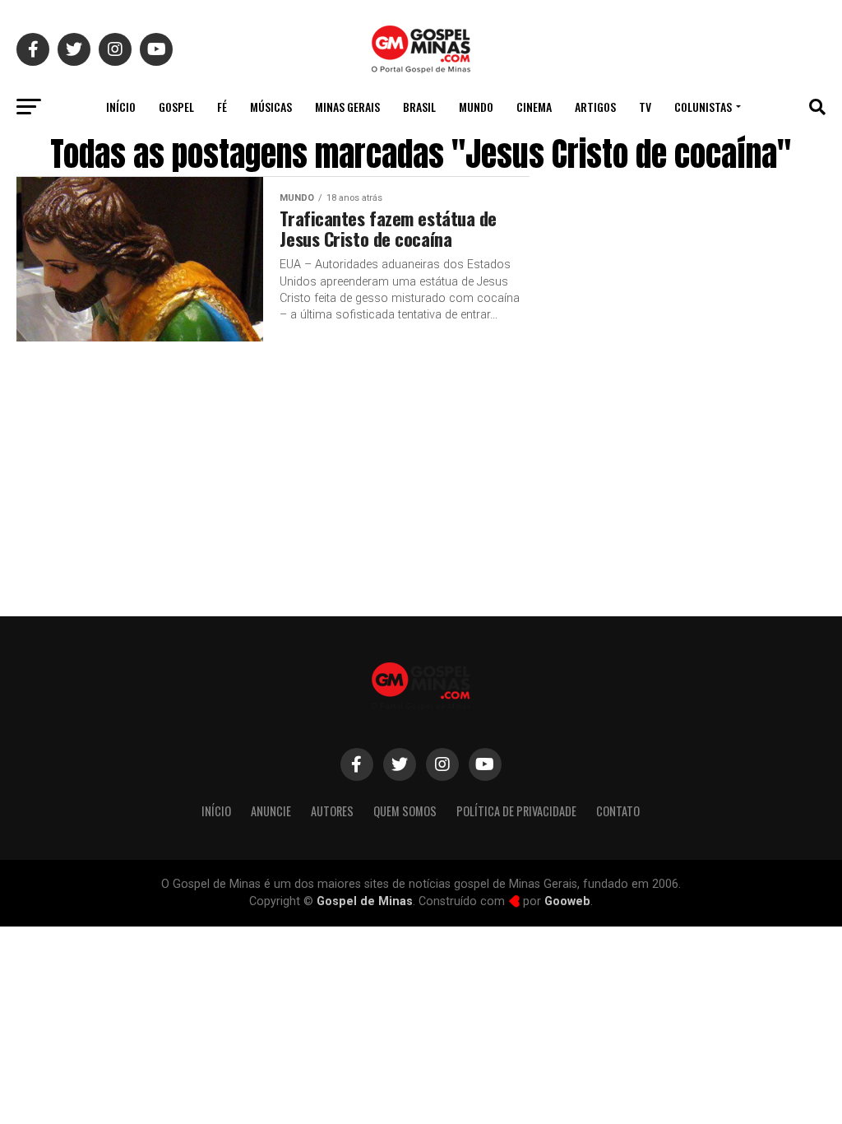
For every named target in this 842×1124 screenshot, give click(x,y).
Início (121, 106)
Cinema (534, 106)
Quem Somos (405, 811)
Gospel (176, 106)
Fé (222, 106)
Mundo (476, 106)
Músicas (271, 106)
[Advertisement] (694, 463)
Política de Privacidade (516, 811)
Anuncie (271, 811)
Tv (645, 106)
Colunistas (703, 106)
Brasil (419, 106)
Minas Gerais (347, 106)
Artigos (595, 106)
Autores (332, 811)
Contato (618, 811)
